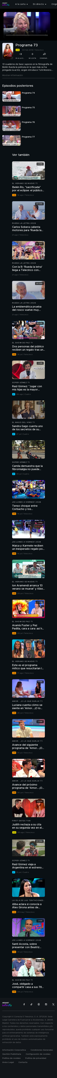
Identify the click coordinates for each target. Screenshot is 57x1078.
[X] (53, 1004)
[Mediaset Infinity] (5, 4)
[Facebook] (24, 1004)
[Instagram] (46, 1004)
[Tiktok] (31, 1004)
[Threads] (38, 1004)
